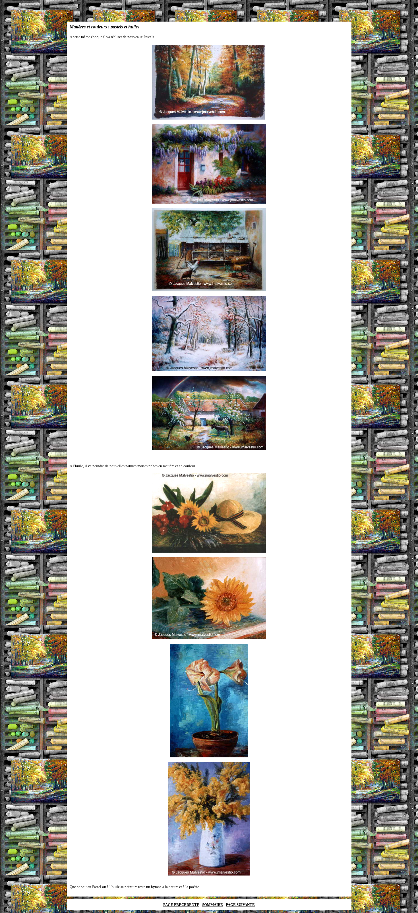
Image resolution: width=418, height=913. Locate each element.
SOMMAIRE (212, 904)
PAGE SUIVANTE (240, 904)
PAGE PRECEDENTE (181, 904)
